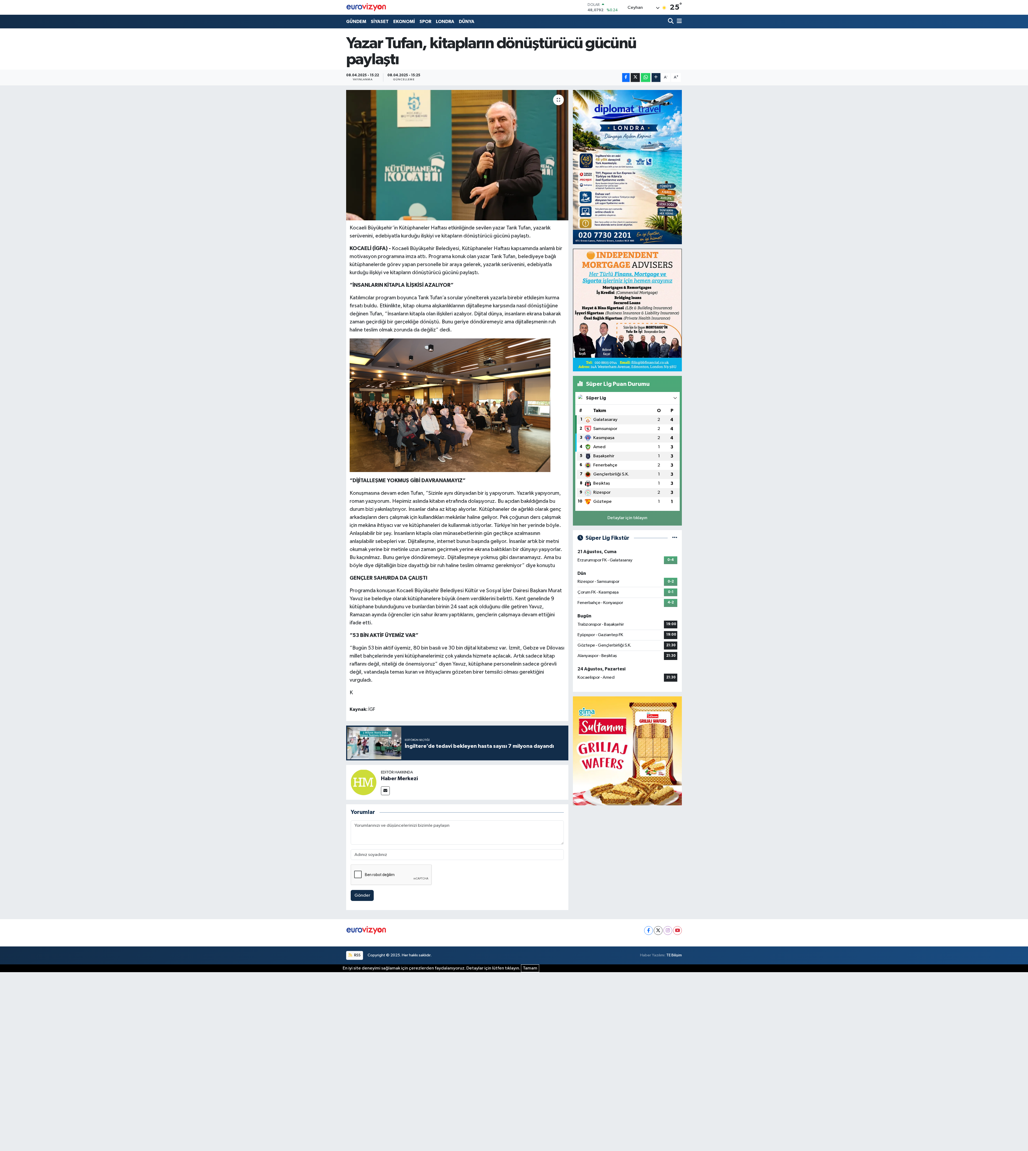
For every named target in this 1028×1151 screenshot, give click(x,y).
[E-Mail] (385, 790)
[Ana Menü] (678, 21)
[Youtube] (677, 930)
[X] (658, 930)
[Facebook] (648, 930)
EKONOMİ (404, 21)
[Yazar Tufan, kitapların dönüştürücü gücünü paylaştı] (457, 155)
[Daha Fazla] (656, 77)
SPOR (425, 21)
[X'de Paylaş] (635, 77)
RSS (357, 955)
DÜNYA (466, 21)
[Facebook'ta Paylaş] (626, 77)
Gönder (362, 895)
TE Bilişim (674, 955)
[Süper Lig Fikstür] (674, 538)
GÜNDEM (356, 21)
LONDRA (445, 21)
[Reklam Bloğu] (627, 167)
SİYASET (380, 21)
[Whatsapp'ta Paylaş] (645, 77)
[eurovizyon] (366, 7)
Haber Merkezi (399, 778)
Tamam (530, 968)
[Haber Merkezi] (363, 782)
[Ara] (671, 21)
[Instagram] (667, 930)
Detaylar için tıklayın (627, 518)
